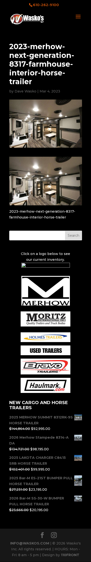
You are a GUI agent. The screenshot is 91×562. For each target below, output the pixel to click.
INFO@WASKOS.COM (29, 543)
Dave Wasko (25, 91)
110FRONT (70, 555)
